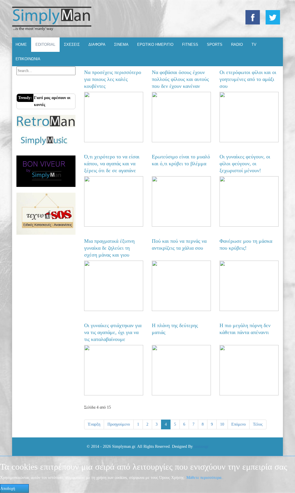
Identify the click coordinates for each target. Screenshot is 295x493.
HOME (21, 44)
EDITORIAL (45, 44)
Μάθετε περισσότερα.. (205, 477)
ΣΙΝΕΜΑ (121, 44)
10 (222, 424)
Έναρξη (94, 424)
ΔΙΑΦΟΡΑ (96, 44)
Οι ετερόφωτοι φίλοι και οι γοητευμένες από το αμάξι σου (248, 79)
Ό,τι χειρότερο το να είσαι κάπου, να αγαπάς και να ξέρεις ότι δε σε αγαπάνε (111, 163)
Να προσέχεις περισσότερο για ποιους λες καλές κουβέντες (112, 79)
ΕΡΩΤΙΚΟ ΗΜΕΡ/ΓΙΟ (155, 44)
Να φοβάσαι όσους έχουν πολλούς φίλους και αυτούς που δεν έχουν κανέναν (180, 79)
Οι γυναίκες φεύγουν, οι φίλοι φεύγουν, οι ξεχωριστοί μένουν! (245, 163)
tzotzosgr (201, 446)
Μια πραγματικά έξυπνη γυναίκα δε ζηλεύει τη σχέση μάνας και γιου (109, 248)
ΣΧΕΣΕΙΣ (72, 44)
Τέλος (258, 424)
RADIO (237, 44)
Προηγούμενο (118, 424)
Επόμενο (238, 424)
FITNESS (190, 44)
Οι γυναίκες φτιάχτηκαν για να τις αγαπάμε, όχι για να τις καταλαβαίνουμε (112, 332)
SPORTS (214, 44)
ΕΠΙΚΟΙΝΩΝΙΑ (28, 59)
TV (253, 44)
